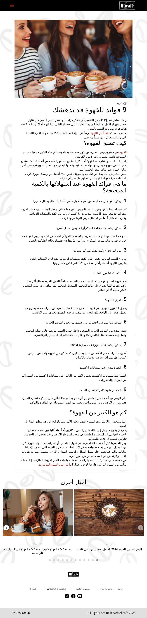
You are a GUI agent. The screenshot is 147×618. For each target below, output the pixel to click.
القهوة (123, 152)
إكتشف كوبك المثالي (56, 589)
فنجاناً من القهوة (100, 133)
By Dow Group (21, 613)
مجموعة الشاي (83, 589)
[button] (97, 560)
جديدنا (120, 589)
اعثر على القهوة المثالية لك (54, 464)
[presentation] (140, 527)
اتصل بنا (32, 589)
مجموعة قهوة (106, 589)
